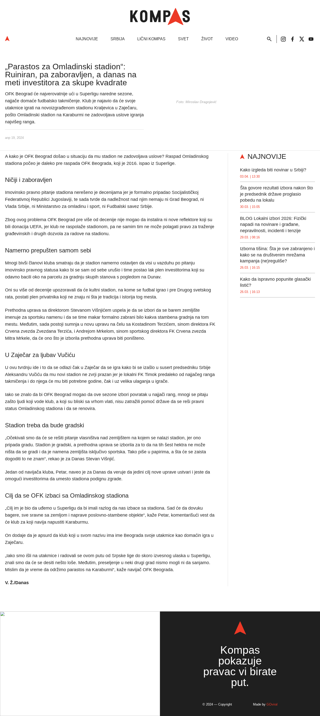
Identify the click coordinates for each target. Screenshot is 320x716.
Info (75, 635)
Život (207, 39)
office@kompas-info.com (80, 669)
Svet (183, 39)
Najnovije (87, 39)
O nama (65, 692)
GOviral (272, 704)
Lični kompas (151, 39)
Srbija (117, 39)
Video (232, 39)
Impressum (91, 692)
